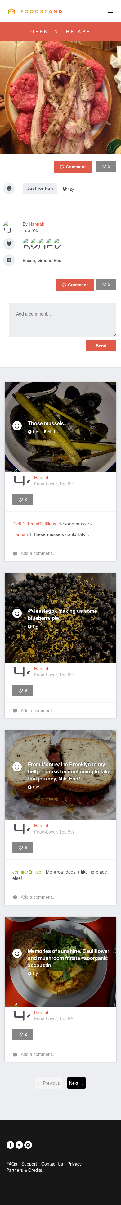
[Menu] (110, 11)
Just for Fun (40, 188)
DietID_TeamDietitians (34, 524)
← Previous (48, 1083)
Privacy (74, 1164)
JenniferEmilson (28, 872)
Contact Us (52, 1164)
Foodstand (35, 11)
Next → (76, 1083)
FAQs (11, 1164)
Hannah (36, 224)
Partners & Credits (24, 1170)
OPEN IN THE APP (60, 31)
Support (29, 1164)
